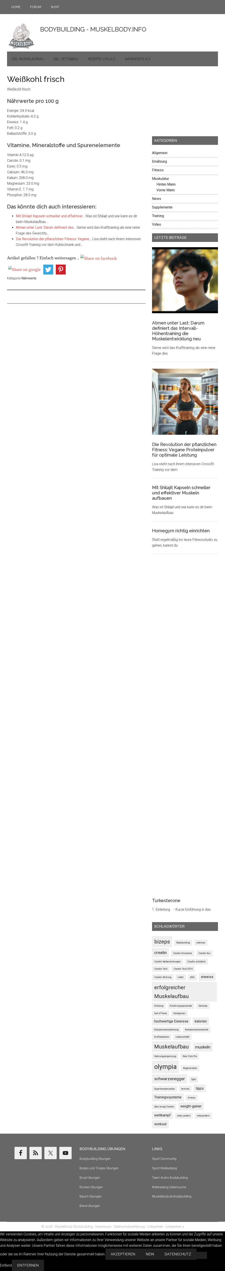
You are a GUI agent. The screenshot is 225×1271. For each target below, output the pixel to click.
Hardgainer (179, 1013)
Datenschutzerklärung (129, 1226)
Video (156, 224)
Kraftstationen (161, 1036)
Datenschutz (178, 1254)
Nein (150, 1254)
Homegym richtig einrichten (181, 530)
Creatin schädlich (196, 961)
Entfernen (28, 1265)
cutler (181, 977)
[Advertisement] (185, 102)
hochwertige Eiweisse (171, 1021)
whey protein (184, 1115)
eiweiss (207, 977)
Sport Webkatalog (164, 1168)
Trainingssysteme (167, 1097)
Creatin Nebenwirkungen (167, 961)
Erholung (158, 1005)
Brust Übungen (90, 1177)
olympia (165, 1066)
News (156, 199)
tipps (200, 1088)
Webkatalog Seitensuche (169, 1187)
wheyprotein (203, 1115)
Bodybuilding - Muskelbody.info (93, 29)
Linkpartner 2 (174, 1226)
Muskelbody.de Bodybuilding (171, 1196)
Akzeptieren (123, 1254)
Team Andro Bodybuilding (170, 1177)
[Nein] (201, 1255)
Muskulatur (160, 179)
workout (160, 1124)
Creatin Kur (204, 953)
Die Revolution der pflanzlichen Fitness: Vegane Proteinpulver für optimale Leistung (184, 450)
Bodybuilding (183, 942)
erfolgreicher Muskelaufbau (171, 991)
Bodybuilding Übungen (95, 1158)
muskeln (202, 1047)
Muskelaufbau (171, 1046)
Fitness (158, 170)
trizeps (191, 1097)
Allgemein (159, 153)
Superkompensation (164, 1088)
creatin (160, 952)
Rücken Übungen (91, 1187)
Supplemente (162, 207)
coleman (200, 942)
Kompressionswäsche (196, 1029)
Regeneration (190, 1068)
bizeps (162, 941)
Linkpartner (155, 1226)
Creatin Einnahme (182, 953)
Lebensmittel (182, 1036)
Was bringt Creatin (164, 1106)
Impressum (103, 1226)
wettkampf (162, 1115)
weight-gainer (190, 1106)
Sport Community (164, 1158)
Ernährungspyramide (181, 1005)
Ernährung (159, 161)
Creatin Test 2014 (183, 968)
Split (193, 1079)
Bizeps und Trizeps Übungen (99, 1168)
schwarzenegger (169, 1078)
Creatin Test (160, 968)
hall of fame (160, 1013)
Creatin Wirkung (162, 977)
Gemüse (202, 1005)
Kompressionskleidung (166, 1029)
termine (185, 1088)
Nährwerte (29, 278)
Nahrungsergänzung (165, 1056)
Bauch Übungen (91, 1196)
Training (158, 216)
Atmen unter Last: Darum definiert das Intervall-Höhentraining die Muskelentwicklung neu (178, 330)
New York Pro (190, 1056)
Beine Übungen (90, 1206)
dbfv (192, 977)
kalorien (201, 1021)
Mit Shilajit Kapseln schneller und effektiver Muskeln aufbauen (181, 493)
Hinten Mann (166, 184)
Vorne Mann (165, 190)
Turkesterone (166, 900)
